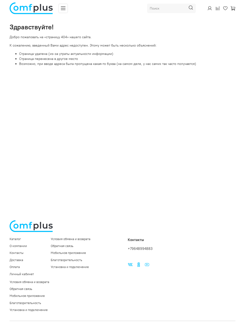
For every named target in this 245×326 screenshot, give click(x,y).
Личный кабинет (22, 274)
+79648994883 (140, 248)
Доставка (16, 260)
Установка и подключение (70, 267)
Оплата (15, 267)
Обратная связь (62, 246)
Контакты (16, 253)
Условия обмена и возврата (70, 239)
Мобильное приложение (68, 253)
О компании (18, 246)
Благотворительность (66, 260)
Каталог (15, 239)
